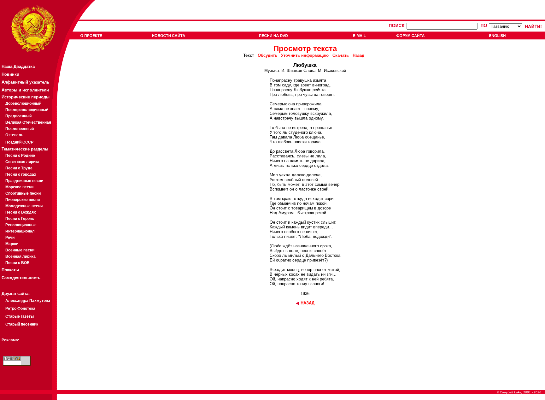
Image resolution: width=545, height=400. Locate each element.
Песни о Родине (20, 155)
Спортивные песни (23, 193)
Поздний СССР (19, 142)
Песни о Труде (18, 168)
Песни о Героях (19, 218)
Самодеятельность (21, 277)
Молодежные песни (24, 206)
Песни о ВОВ (17, 263)
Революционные (21, 225)
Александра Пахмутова (27, 300)
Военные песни (19, 250)
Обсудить (267, 55)
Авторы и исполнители (25, 90)
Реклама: (10, 340)
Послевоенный (19, 128)
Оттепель (14, 135)
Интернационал (20, 231)
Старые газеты (19, 316)
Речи (10, 237)
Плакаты (10, 270)
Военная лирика (20, 256)
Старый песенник (21, 324)
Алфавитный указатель (25, 82)
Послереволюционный (26, 110)
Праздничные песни (24, 181)
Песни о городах (20, 174)
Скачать (340, 55)
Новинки (10, 74)
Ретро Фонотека (20, 308)
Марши (11, 244)
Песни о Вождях (20, 212)
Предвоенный (18, 116)
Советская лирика (22, 162)
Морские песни (19, 187)
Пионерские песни (22, 199)
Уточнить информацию (305, 55)
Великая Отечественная (28, 122)
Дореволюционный (23, 103)
